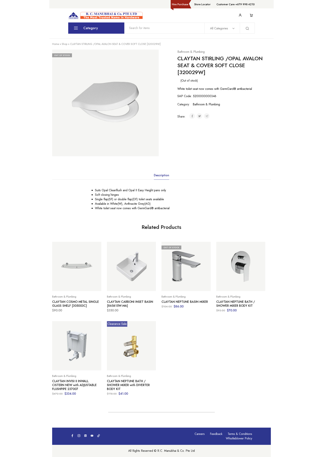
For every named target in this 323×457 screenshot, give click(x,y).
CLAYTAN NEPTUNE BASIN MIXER (185, 302)
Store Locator (202, 4)
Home (55, 44)
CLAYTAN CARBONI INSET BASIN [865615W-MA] (130, 304)
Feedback (216, 434)
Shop (64, 44)
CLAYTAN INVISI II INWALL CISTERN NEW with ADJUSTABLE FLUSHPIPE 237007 (74, 385)
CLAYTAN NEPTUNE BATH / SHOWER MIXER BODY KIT (235, 304)
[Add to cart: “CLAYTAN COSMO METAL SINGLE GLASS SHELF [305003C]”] (67, 285)
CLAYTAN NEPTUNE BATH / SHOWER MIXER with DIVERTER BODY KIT (128, 385)
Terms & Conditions (240, 434)
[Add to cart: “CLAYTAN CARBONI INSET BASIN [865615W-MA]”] (122, 285)
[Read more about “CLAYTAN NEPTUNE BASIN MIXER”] (176, 285)
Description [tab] (161, 175)
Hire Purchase (180, 4)
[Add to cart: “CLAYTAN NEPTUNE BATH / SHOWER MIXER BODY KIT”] (231, 285)
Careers (200, 434)
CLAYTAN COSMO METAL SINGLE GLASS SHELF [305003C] (75, 304)
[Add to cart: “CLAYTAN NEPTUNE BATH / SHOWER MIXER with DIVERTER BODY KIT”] (122, 364)
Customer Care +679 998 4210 (235, 4)
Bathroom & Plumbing (191, 52)
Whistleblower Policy (239, 438)
